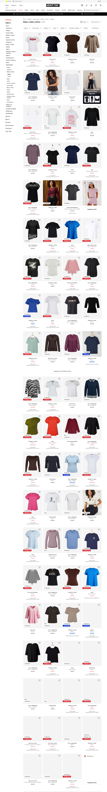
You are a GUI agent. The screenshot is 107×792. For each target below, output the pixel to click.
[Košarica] (101, 5)
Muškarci (14, 5)
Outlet (9, 1)
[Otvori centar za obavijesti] (91, 5)
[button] (84, 22)
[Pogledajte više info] (33, 67)
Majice (52, 19)
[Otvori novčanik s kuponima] (82, 5)
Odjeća (29, 19)
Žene (7, 5)
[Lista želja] (96, 5)
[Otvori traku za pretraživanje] (84, 10)
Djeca (21, 5)
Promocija (36, 28)
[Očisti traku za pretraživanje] (100, 10)
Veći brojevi (36, 19)
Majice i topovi (45, 19)
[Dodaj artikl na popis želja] (40, 34)
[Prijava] (87, 5)
